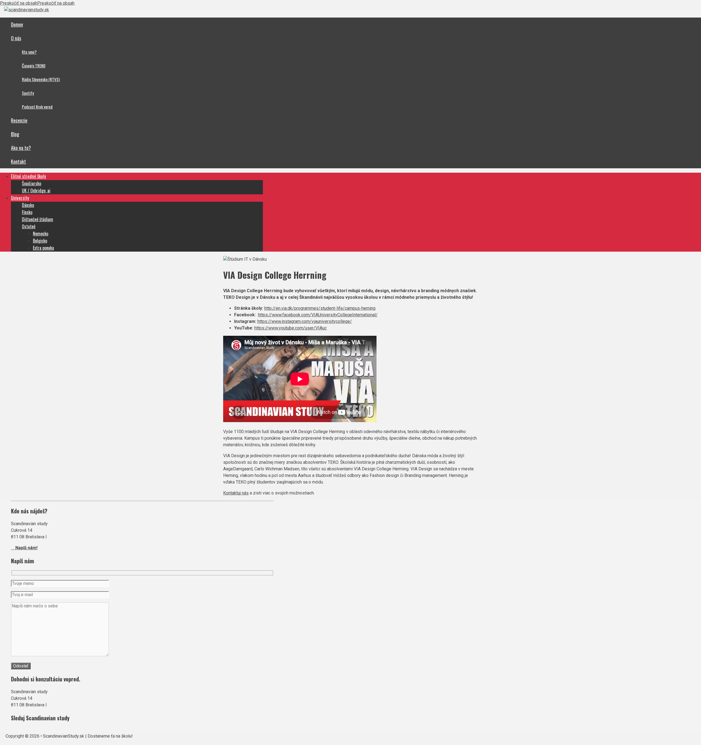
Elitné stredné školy (28, 176)
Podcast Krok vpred (37, 107)
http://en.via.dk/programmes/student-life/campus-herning (319, 308)
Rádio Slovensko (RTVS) (41, 79)
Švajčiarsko (31, 183)
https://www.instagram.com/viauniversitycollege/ (304, 321)
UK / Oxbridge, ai (36, 190)
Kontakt (18, 161)
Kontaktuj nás (236, 493)
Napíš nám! (24, 547)
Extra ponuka (43, 247)
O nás (16, 38)
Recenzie (19, 120)
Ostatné (28, 226)
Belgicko (40, 240)
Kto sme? (29, 52)
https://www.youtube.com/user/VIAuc (290, 328)
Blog (15, 134)
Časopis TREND (33, 65)
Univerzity (20, 197)
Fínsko (27, 212)
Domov (17, 24)
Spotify (28, 93)
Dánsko (28, 205)
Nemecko (40, 233)
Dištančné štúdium (37, 219)
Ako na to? (21, 147)
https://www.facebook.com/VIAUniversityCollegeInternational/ (318, 314)
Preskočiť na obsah (18, 3)
